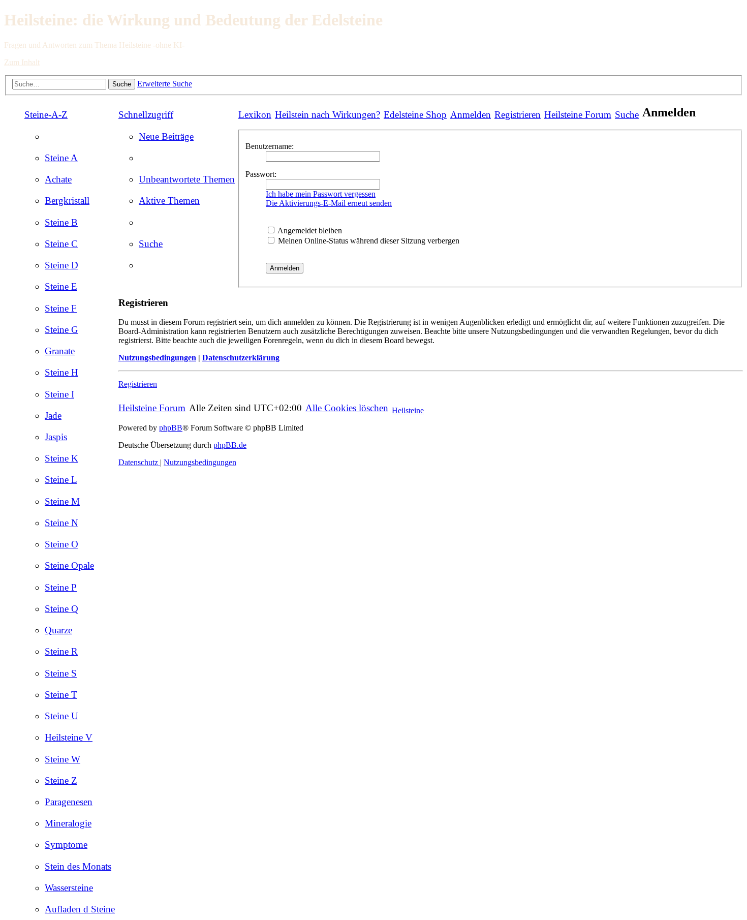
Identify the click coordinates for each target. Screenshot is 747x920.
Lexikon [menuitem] (254, 114)
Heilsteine (408, 410)
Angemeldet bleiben (309, 230)
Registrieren (137, 384)
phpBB (170, 427)
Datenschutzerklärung (240, 357)
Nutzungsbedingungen (157, 357)
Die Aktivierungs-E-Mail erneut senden (329, 203)
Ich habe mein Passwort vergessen (321, 194)
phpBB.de (229, 445)
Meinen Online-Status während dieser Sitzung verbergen (367, 240)
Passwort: (260, 174)
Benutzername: (269, 146)
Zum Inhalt (22, 62)
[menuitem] (61, 157)
